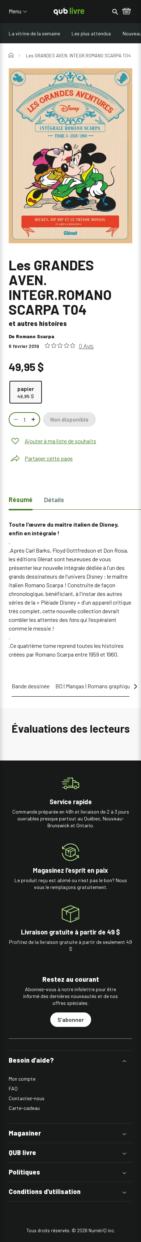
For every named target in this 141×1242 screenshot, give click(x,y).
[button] (70, 1060)
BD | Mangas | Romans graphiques (95, 686)
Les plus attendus (91, 33)
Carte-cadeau (24, 1108)
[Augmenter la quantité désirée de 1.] (34, 419)
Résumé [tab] (21, 500)
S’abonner (70, 1019)
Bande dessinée (31, 686)
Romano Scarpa (35, 336)
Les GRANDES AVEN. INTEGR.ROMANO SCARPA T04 (78, 55)
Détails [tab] (54, 500)
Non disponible (69, 419)
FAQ (13, 1088)
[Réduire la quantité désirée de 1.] (15, 419)
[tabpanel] (70, 589)
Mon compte (22, 1079)
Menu (15, 11)
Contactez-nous (26, 1098)
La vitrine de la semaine (34, 33)
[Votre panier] (126, 11)
